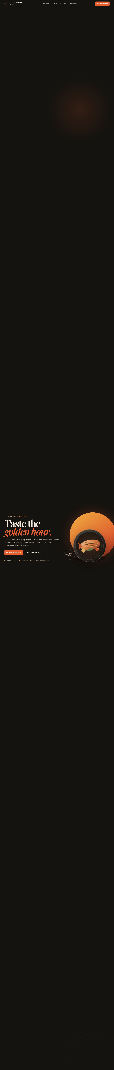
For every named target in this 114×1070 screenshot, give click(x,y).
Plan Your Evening (32, 552)
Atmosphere (73, 3)
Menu (55, 3)
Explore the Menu (12, 552)
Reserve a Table (102, 4)
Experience (46, 3)
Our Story (63, 3)
